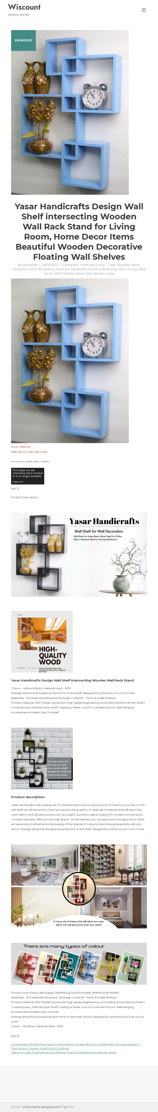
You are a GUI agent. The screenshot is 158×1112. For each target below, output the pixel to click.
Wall (89, 273)
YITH (71, 1107)
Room (48, 273)
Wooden (99, 273)
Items (122, 269)
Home (93, 269)
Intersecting (108, 269)
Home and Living (92, 265)
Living (132, 269)
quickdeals (30, 265)
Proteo (16, 1107)
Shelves (68, 273)
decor (135, 265)
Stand (80, 273)
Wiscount (24, 7)
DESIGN (35, 269)
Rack (141, 269)
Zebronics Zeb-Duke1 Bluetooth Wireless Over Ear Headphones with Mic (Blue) (64, 1052)
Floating (49, 269)
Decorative (20, 269)
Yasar (110, 273)
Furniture (62, 269)
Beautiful (123, 265)
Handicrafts (79, 269)
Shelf (58, 273)
